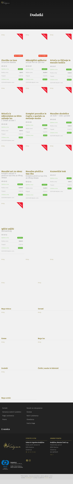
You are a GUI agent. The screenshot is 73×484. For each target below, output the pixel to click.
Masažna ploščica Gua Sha (34, 172)
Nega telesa (6, 309)
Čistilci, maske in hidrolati (48, 368)
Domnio (47, 477)
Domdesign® (29, 477)
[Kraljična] (5, 2)
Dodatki (4, 368)
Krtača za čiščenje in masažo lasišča (60, 61)
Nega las (41, 338)
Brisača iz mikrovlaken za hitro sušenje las (11, 116)
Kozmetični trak (58, 171)
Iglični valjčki (7, 229)
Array (12, 45)
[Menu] (15, 2)
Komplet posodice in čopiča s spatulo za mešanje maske (36, 116)
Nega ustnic (6, 398)
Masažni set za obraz (11, 171)
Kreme (3, 338)
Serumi (40, 309)
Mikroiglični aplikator (36, 60)
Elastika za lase (9, 60)
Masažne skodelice (59, 113)
